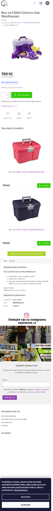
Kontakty (4, 425)
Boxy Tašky (17, 300)
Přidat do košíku (23, 95)
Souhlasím (25, 505)
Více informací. (21, 490)
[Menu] (47, 3)
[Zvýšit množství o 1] (10, 93)
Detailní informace (8, 106)
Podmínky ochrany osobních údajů (13, 419)
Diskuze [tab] (12, 261)
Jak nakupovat (6, 422)
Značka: (10, 25)
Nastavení (25, 497)
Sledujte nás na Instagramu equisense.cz (27, 321)
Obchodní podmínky (8, 416)
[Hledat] (34, 3)
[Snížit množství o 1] (10, 96)
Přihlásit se (9, 397)
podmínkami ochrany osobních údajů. (31, 392)
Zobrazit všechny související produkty (26, 254)
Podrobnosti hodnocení (31, 23)
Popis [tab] (5, 261)
